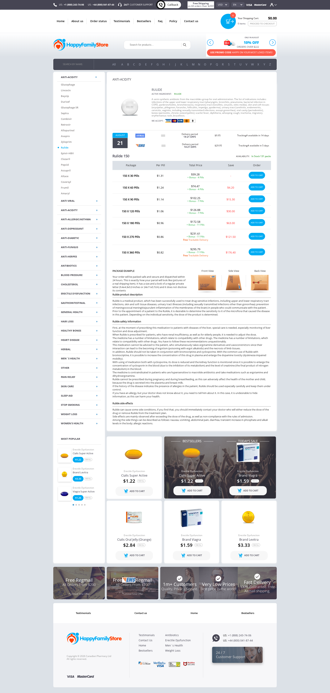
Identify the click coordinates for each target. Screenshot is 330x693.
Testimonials (122, 21)
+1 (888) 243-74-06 (74, 4)
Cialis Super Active (83, 453)
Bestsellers (144, 21)
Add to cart (257, 175)
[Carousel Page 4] (82, 505)
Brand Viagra (248, 476)
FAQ (160, 21)
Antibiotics (172, 635)
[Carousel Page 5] (85, 505)
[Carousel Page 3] (79, 505)
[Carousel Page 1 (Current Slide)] (73, 505)
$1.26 (78, 497)
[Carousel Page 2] (76, 505)
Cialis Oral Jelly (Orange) (134, 540)
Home (61, 21)
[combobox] (222, 4)
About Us (77, 21)
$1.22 (78, 459)
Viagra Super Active (84, 491)
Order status (98, 21)
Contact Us (191, 21)
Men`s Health (174, 645)
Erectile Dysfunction (83, 449)
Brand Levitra (80, 472)
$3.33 (78, 478)
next (272, 42)
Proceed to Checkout (262, 23)
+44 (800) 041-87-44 (103, 4)
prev (210, 42)
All (114, 64)
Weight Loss (172, 650)
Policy (173, 21)
